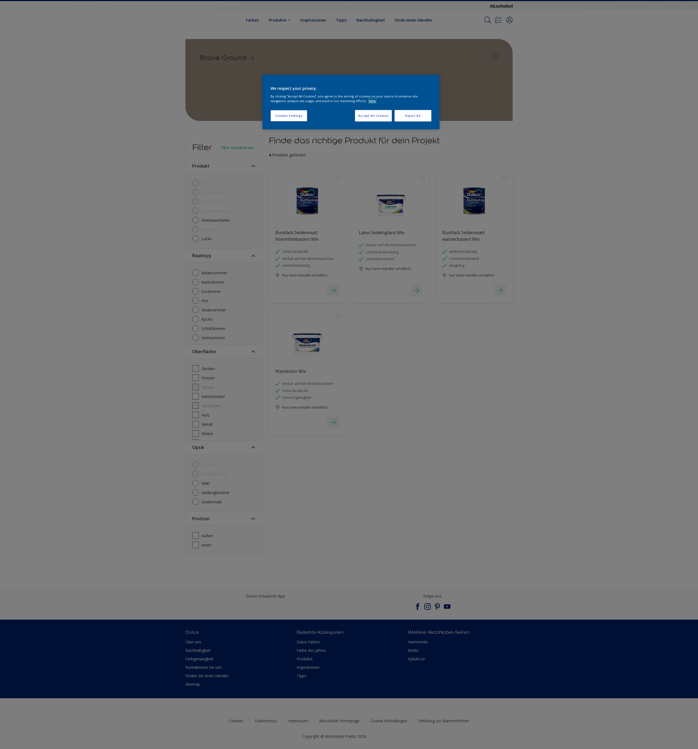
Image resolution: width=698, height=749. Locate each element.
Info (372, 101)
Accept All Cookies (373, 116)
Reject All (413, 116)
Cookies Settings (289, 116)
